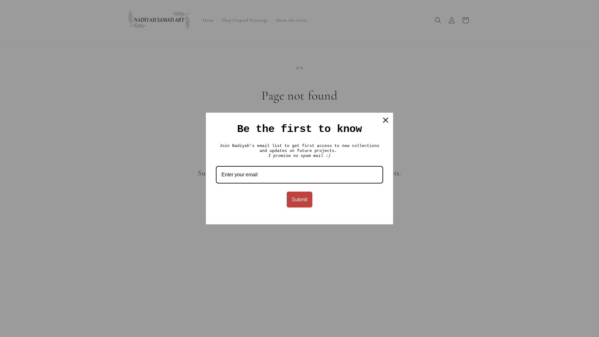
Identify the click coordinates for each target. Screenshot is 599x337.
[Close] (385, 120)
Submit (299, 199)
